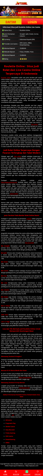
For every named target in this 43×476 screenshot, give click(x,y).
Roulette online (6, 78)
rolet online (17, 156)
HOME (5, 474)
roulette (28, 219)
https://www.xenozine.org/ (9, 182)
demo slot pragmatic (25, 377)
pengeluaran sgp (24, 388)
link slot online (29, 243)
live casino (34, 124)
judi (13, 415)
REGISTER (16, 474)
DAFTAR (11, 22)
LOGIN (32, 22)
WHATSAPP (26, 474)
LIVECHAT (38, 474)
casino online (14, 194)
